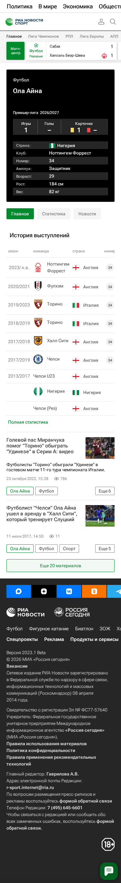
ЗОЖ (105, 629)
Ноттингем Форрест (70, 152)
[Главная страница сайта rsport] (38, 22)
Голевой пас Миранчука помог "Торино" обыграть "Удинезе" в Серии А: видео (40, 446)
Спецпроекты (22, 639)
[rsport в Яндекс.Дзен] (44, 591)
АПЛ (114, 36)
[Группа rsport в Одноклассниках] (94, 591)
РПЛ (69, 36)
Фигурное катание (49, 629)
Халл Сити (57, 340)
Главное (14, 36)
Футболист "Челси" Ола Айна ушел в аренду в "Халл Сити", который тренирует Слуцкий (41, 513)
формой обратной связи (85, 800)
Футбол (21, 79)
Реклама (54, 639)
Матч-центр (16, 51)
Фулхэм (55, 285)
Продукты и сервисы (94, 639)
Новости (87, 213)
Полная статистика (28, 422)
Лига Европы (92, 36)
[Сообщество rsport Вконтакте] (69, 591)
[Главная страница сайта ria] (7, 22)
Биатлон (84, 629)
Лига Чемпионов (43, 36)
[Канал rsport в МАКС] (18, 591)
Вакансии (16, 666)
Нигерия (56, 391)
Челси (53, 359)
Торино (55, 303)
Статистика (54, 213)
